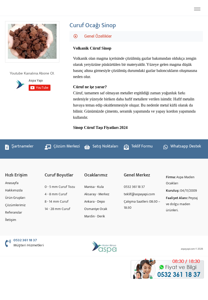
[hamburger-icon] (197, 9)
